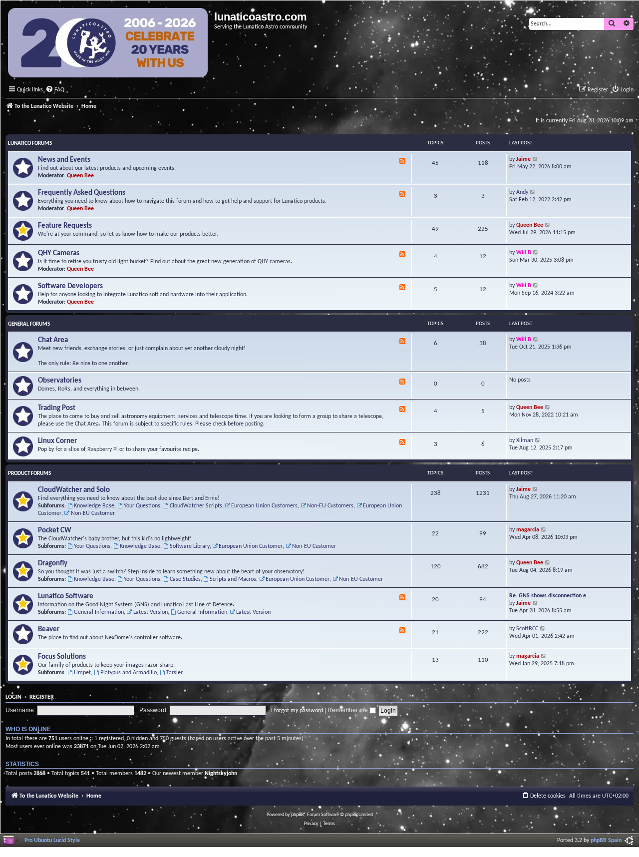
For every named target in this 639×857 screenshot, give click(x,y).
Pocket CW (54, 530)
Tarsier (174, 673)
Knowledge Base (94, 506)
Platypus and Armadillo (128, 673)
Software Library (190, 546)
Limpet (82, 673)
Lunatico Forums (30, 143)
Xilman (524, 440)
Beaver (48, 629)
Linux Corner (57, 441)
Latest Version (150, 612)
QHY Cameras (58, 253)
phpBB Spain (606, 841)
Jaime (523, 159)
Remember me (348, 710)
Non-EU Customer (93, 513)
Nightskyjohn (221, 774)
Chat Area (53, 340)
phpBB (297, 815)
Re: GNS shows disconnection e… (550, 596)
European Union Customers (264, 506)
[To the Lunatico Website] (108, 44)
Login (13, 697)
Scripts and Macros (233, 579)
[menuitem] (54, 90)
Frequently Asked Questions (81, 193)
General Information (99, 612)
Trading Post (56, 408)
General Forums (29, 324)
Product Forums (29, 473)
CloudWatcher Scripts (196, 506)
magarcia (527, 530)
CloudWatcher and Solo (74, 490)
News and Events (64, 160)
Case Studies (185, 579)
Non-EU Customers (330, 506)
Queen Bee (80, 176)
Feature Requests (65, 226)
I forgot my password (297, 711)
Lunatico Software (65, 596)
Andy (522, 192)
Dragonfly (52, 563)
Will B (523, 253)
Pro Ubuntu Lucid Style (52, 841)
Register (41, 697)
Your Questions (142, 506)
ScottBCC (527, 629)
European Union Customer (251, 546)
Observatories (59, 381)
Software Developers (70, 286)
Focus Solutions (62, 657)
